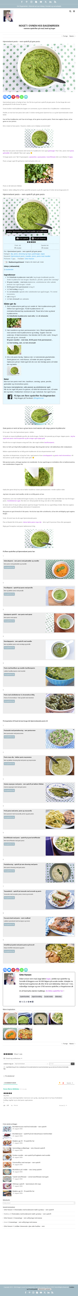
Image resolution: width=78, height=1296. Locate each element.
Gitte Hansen (29, 299)
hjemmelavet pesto (17, 297)
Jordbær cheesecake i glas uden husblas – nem (29, 1267)
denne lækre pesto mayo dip (32, 563)
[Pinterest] (13, 97)
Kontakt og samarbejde (53, 6)
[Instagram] (17, 97)
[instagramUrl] (24, 1043)
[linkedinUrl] (32, 1043)
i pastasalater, (41, 197)
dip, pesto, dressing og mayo (21, 294)
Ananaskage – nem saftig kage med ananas (28, 1258)
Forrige (65, 36)
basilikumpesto (49, 483)
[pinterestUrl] (28, 1043)
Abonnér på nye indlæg (36, 6)
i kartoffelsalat (51, 197)
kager (48, 1019)
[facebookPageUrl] (20, 1043)
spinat (72, 191)
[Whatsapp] (22, 97)
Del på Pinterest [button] (40, 279)
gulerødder (6, 193)
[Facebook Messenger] (9, 97)
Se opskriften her (9, 608)
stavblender (9, 310)
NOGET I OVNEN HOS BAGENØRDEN (39, 25)
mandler (28, 297)
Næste (71, 36)
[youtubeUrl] (30, 1043)
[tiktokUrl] (26, 1043)
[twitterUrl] (22, 1043)
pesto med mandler (43, 297)
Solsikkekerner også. (14, 541)
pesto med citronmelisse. (63, 496)
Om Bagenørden (22, 6)
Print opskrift (23, 279)
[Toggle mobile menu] (74, 11)
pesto (34, 297)
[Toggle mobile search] (70, 11)
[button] (28, 283)
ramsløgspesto (48, 496)
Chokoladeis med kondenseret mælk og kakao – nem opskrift (34, 1250)
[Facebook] (5, 97)
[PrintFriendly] (26, 97)
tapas (71, 197)
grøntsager (51, 191)
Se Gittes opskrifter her (54, 1031)
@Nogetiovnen (38, 439)
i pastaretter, (33, 197)
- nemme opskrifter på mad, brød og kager (39, 28)
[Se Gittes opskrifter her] (64, 1031)
